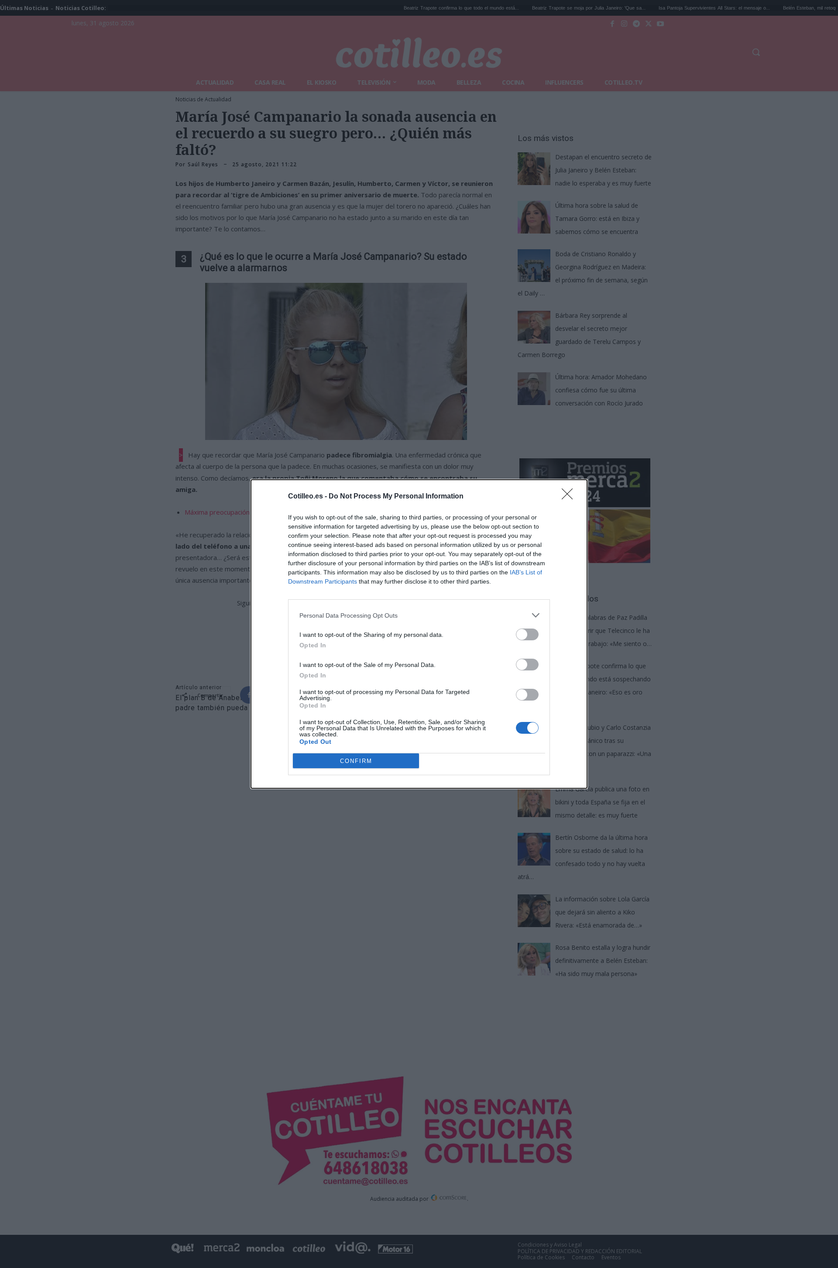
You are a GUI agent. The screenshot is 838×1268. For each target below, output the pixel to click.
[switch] (527, 634)
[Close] (570, 496)
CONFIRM (356, 761)
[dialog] (419, 634)
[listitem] (419, 615)
